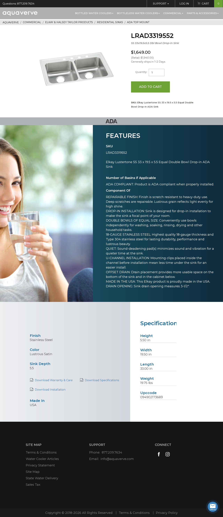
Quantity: (141, 72)
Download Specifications (102, 380)
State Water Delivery (42, 478)
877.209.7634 (112, 452)
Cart (210, 3)
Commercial (172, 13)
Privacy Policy (167, 513)
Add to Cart (150, 87)
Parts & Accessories (202, 13)
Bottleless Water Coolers (137, 13)
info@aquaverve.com (117, 459)
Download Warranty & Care (54, 380)
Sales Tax (33, 485)
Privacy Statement (40, 465)
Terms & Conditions (41, 452)
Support (160, 3)
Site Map (33, 472)
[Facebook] (159, 454)
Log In (184, 3)
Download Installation (50, 389)
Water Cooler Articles (42, 459)
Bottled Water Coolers (93, 13)
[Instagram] (167, 454)
